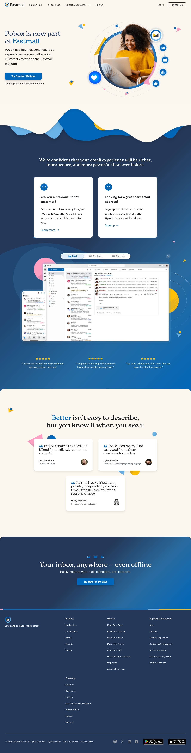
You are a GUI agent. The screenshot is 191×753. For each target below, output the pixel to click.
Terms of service (70, 741)
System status (54, 741)
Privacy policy (87, 741)
